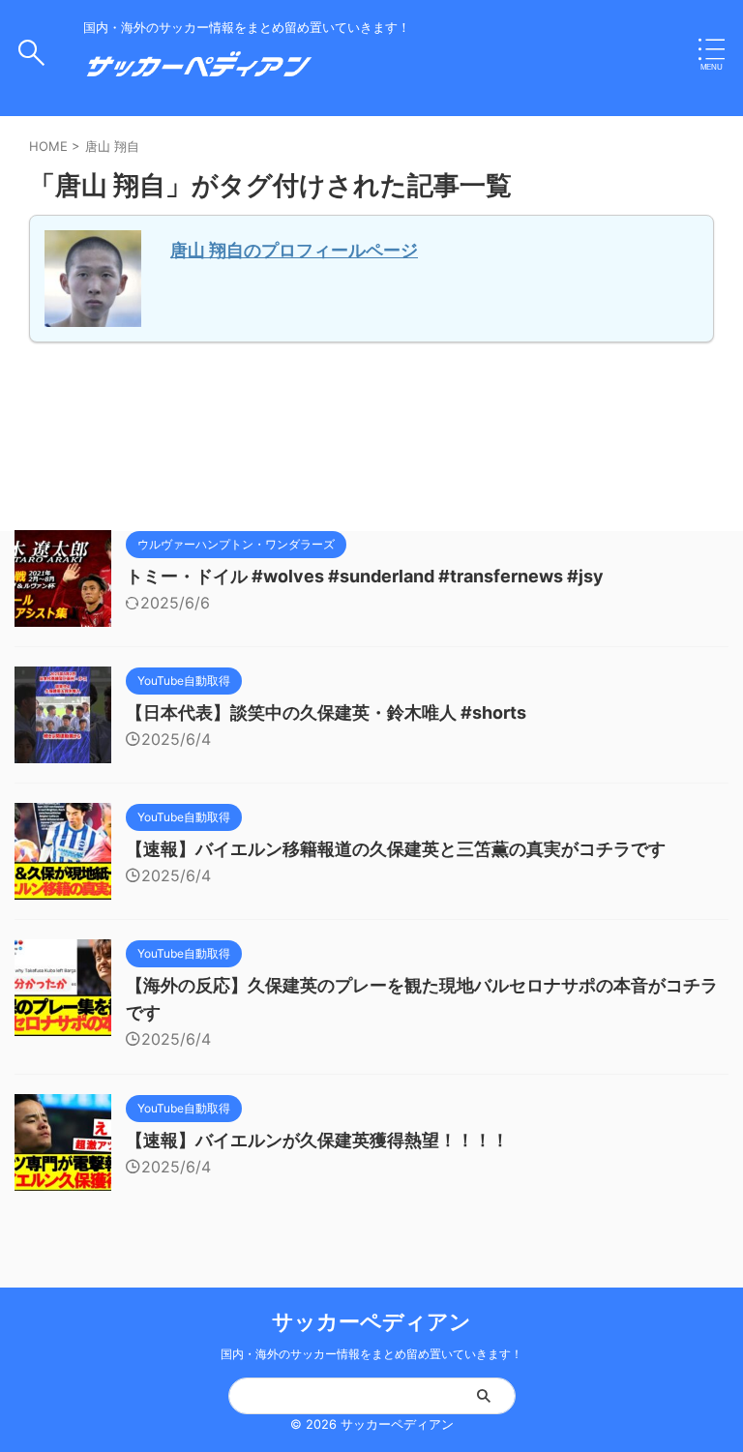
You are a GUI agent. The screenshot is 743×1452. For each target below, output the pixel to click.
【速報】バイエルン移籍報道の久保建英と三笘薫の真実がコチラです (396, 849)
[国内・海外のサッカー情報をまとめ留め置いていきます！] (199, 72)
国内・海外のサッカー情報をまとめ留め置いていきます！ (371, 1354)
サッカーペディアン (371, 1321)
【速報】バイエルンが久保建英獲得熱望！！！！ (317, 1140)
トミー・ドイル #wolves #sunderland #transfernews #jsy (365, 576)
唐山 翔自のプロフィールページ (294, 250)
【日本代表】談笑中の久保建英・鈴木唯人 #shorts (326, 712)
